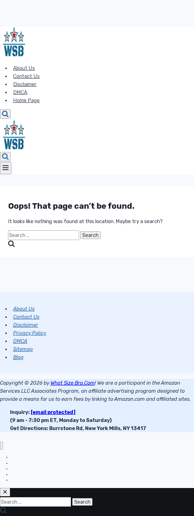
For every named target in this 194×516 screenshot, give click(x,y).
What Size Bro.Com (73, 383)
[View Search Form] (5, 114)
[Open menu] (5, 168)
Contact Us (26, 76)
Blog (18, 357)
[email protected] (53, 412)
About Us (24, 68)
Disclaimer (25, 84)
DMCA (20, 92)
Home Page (26, 100)
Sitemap (23, 349)
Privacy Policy (29, 333)
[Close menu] (1, 446)
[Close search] (5, 492)
